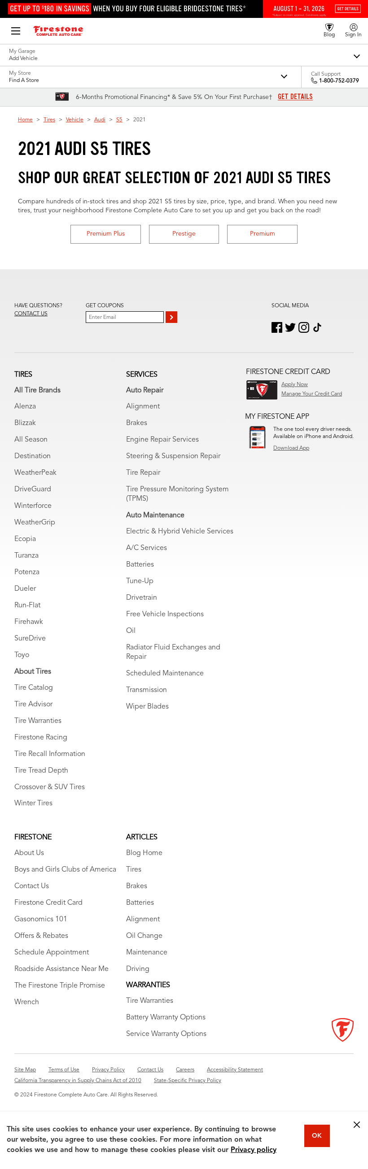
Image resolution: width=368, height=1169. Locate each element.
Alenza (25, 406)
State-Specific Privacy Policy (187, 1080)
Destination (32, 456)
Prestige (184, 234)
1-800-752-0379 (339, 81)
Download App (291, 448)
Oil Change (144, 936)
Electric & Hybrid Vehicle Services (179, 531)
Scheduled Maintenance (165, 673)
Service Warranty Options (166, 1034)
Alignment (143, 406)
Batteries (140, 564)
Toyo (21, 655)
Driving (137, 969)
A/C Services (146, 548)
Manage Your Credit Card (311, 394)
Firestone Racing (40, 737)
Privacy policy (253, 1150)
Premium (262, 234)
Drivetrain (141, 598)
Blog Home (144, 853)
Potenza (26, 572)
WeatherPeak (35, 473)
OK (317, 1136)
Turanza (26, 555)
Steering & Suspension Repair (173, 456)
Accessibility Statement (235, 1070)
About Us (29, 853)
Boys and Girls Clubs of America (65, 869)
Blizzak (25, 423)
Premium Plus (106, 234)
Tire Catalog (33, 688)
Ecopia (25, 539)
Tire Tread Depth (41, 770)
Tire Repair (143, 473)
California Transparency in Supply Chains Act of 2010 (77, 1080)
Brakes (136, 423)
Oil (131, 631)
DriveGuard (32, 489)
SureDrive (30, 638)
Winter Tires (33, 803)
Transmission (146, 690)
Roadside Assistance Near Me (61, 969)
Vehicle (74, 120)
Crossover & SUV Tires (49, 787)
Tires (49, 120)
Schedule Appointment (51, 952)
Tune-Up (139, 581)
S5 (119, 120)
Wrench (26, 1002)
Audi (99, 120)
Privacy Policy (108, 1070)
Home (25, 120)
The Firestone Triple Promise (59, 985)
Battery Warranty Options (166, 1017)
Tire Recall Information (49, 754)
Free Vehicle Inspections (165, 614)
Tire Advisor (33, 704)
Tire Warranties (37, 721)
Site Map (25, 1070)
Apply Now (294, 384)
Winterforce (33, 506)
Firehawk (28, 622)
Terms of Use (63, 1070)
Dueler (25, 589)
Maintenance (146, 952)
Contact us (31, 314)
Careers (185, 1070)
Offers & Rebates (41, 936)
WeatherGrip (34, 522)
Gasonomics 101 (40, 919)
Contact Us (31, 886)
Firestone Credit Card (48, 903)
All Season (31, 439)
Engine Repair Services (162, 439)
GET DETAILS (295, 96)
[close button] (356, 1124)
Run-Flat (27, 605)
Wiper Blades (147, 706)
